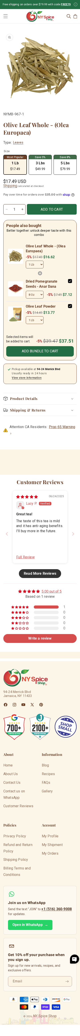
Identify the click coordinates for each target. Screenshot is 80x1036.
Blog (45, 765)
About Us (10, 774)
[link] (15, 256)
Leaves (18, 142)
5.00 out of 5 (52, 591)
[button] (5, 16)
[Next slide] (73, 534)
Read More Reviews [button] (40, 573)
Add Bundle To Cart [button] (40, 351)
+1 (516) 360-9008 (56, 909)
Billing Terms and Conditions (17, 871)
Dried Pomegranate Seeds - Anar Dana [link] (42, 283)
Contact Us (12, 782)
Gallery (47, 791)
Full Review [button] (25, 557)
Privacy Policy (14, 836)
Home (8, 765)
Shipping (10, 186)
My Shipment (52, 845)
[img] (27, 497)
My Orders (50, 853)
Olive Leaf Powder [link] (41, 306)
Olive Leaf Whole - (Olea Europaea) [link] (46, 248)
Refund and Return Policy (17, 848)
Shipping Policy (15, 860)
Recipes (48, 774)
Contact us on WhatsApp (14, 794)
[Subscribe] (67, 981)
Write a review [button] (40, 638)
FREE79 (66, 4)
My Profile (50, 836)
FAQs (46, 782)
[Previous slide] (6, 534)
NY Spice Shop (45, 1016)
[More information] (75, 4)
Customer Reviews (18, 806)
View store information (27, 377)
